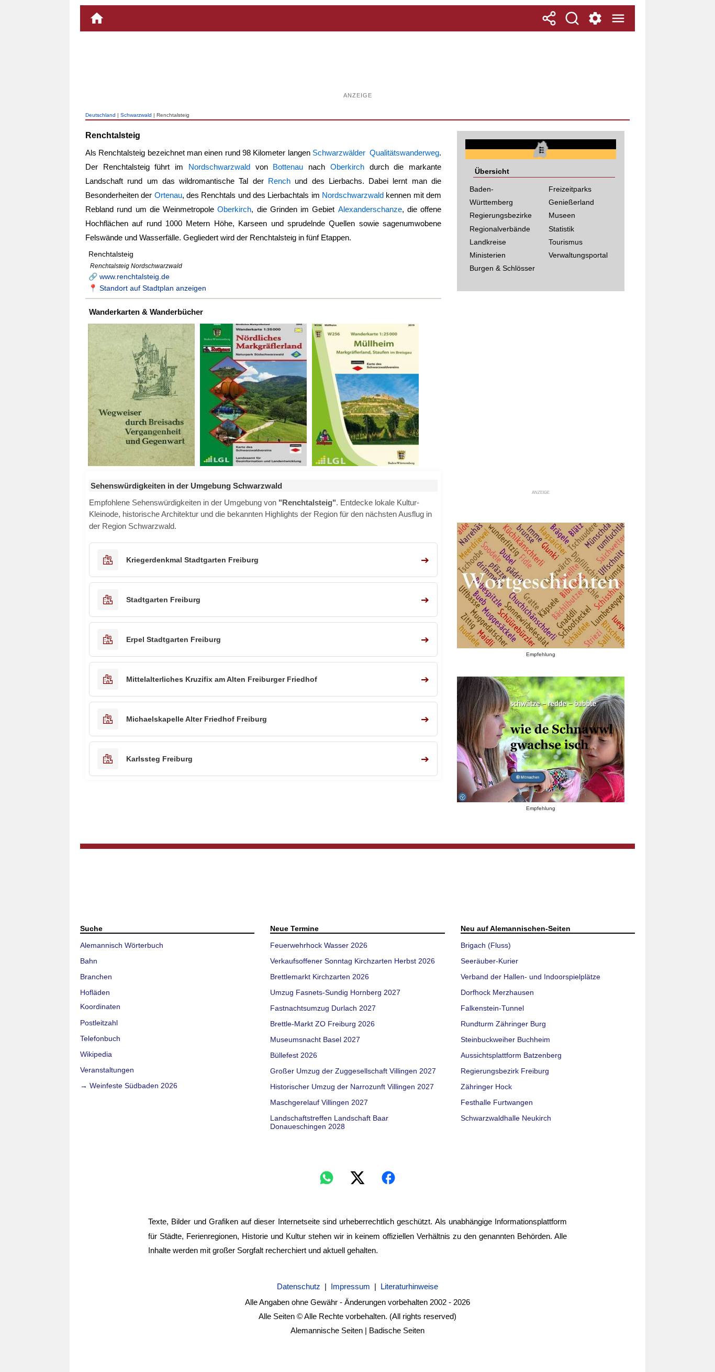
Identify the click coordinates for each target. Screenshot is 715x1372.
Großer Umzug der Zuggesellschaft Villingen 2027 (353, 1071)
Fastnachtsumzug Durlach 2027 (323, 1008)
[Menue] (618, 18)
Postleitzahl (99, 1023)
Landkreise (488, 242)
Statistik (561, 229)
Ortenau (168, 195)
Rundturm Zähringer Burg (503, 1024)
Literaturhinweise (409, 1286)
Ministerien (488, 255)
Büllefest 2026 (293, 1055)
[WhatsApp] (326, 1177)
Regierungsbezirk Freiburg (505, 1071)
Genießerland (571, 202)
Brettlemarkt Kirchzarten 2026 (319, 976)
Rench (279, 180)
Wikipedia (96, 1054)
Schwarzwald (136, 115)
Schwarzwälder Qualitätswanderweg (375, 152)
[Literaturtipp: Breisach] (141, 465)
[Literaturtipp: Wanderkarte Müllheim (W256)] (365, 465)
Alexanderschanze (370, 209)
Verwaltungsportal (578, 255)
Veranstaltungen (107, 1070)
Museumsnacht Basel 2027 (315, 1039)
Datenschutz (298, 1286)
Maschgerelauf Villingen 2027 (319, 1102)
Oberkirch (347, 166)
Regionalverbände (500, 229)
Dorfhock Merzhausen (497, 992)
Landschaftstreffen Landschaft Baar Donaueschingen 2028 (329, 1122)
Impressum (350, 1286)
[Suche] (572, 18)
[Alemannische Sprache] (540, 585)
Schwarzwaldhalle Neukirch (506, 1118)
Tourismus (566, 242)
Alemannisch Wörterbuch (121, 945)
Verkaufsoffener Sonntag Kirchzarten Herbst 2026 (352, 961)
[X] (357, 1177)
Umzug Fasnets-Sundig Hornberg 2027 (335, 992)
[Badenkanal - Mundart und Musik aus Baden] (540, 739)
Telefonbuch (100, 1038)
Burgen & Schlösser (502, 268)
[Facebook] (388, 1177)
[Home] (96, 18)
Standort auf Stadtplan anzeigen (152, 288)
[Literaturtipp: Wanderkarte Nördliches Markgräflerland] (253, 465)
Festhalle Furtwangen (497, 1102)
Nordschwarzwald (219, 166)
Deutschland (100, 115)
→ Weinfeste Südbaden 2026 (128, 1085)
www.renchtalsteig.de (134, 276)
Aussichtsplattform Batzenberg (511, 1055)
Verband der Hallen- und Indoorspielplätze (530, 976)
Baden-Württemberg (491, 195)
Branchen (96, 976)
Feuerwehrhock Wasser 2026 (318, 945)
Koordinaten (100, 1006)
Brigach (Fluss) (486, 945)
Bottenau (288, 166)
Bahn (88, 961)
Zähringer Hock (486, 1086)
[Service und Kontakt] (595, 18)
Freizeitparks (570, 189)
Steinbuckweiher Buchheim (505, 1039)
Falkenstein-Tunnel (492, 1008)
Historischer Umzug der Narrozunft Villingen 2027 (352, 1086)
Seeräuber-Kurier (489, 961)
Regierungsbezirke (501, 215)
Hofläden (95, 992)
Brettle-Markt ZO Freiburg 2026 (322, 1024)
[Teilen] (549, 18)
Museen (562, 215)
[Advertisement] (357, 65)
